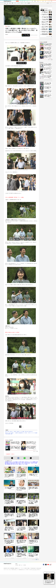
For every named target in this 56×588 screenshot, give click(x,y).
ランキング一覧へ (48, 36)
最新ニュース (39, 1)
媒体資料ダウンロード (17, 568)
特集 (32, 1)
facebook (18, 458)
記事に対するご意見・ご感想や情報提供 (9, 568)
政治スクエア (29, 1)
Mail (50, 564)
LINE (24, 458)
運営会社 (28, 568)
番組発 (35, 1)
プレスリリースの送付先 (24, 568)
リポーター (49, 1)
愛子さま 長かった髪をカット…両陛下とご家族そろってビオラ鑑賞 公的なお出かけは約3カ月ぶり (19, 431)
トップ (4, 4)
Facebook (43, 564)
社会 (6, 4)
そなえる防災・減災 (22, 1)
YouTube (48, 564)
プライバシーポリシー (34, 569)
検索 (51, 1)
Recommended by (33, 465)
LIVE (45, 1)
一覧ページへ (34, 451)
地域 (43, 1)
